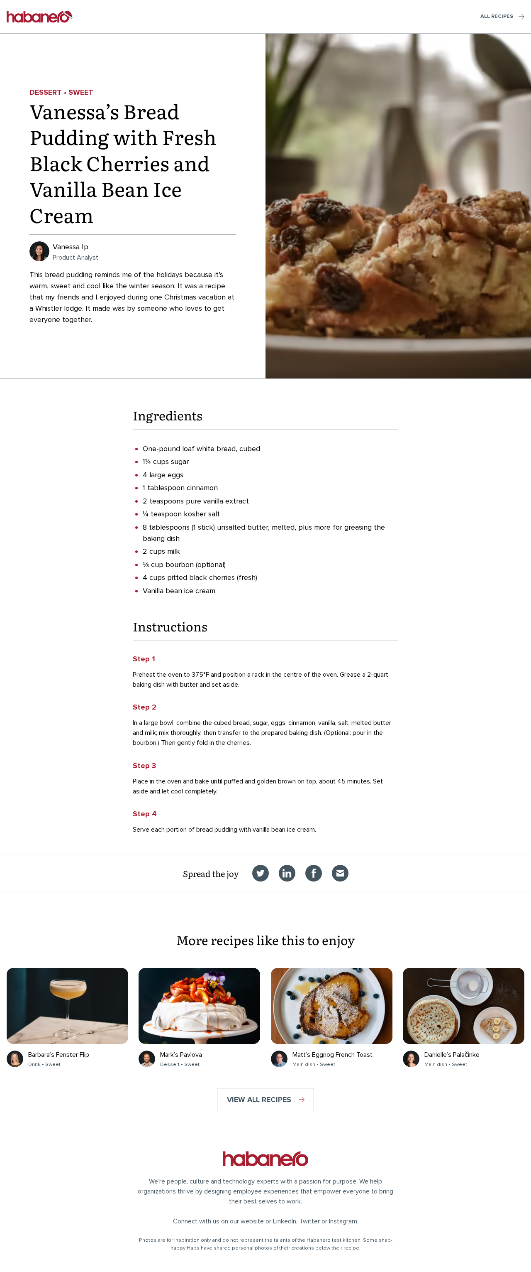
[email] (340, 873)
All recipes (496, 16)
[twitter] (260, 873)
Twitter (309, 1221)
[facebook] (313, 873)
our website (247, 1221)
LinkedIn (284, 1221)
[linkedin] (287, 873)
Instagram (343, 1221)
